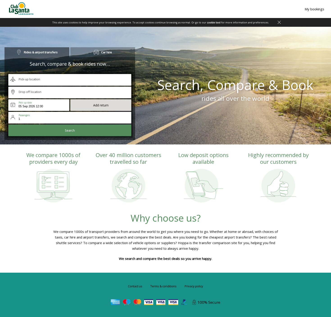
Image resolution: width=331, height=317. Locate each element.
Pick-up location (29, 79)
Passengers (24, 115)
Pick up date (25, 102)
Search (70, 130)
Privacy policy (194, 286)
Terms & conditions (163, 286)
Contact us (135, 286)
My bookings (314, 9)
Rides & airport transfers (41, 52)
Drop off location (30, 92)
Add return (101, 105)
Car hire (106, 52)
